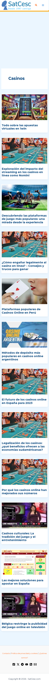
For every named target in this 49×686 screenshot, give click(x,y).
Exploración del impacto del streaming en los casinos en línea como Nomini (22, 172)
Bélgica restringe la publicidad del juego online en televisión (24, 625)
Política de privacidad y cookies (24, 653)
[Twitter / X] (18, 664)
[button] (36, 5)
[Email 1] (35, 664)
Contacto (6, 653)
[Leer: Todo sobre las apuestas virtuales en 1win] (24, 107)
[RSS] (31, 664)
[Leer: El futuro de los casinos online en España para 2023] (24, 381)
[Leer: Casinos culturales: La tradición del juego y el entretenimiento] (24, 515)
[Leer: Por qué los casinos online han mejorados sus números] (24, 471)
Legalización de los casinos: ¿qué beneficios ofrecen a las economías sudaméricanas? (23, 446)
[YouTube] (26, 664)
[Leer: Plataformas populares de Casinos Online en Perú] (24, 291)
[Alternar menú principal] (43, 5)
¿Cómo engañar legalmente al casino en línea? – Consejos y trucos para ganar (24, 266)
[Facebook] (13, 664)
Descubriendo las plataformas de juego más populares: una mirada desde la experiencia (24, 219)
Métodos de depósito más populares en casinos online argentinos (22, 356)
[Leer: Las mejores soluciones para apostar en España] (24, 562)
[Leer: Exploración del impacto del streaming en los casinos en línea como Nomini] (24, 150)
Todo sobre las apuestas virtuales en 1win (20, 127)
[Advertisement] (24, 40)
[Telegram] (22, 664)
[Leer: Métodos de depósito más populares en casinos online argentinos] (24, 334)
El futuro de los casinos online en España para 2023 (24, 401)
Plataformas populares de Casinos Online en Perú (21, 311)
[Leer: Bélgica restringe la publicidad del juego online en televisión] (24, 605)
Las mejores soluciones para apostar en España (22, 582)
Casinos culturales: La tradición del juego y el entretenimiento (18, 537)
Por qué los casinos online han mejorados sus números (24, 491)
